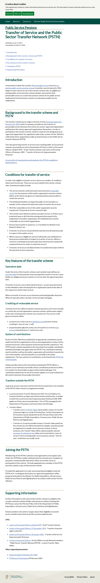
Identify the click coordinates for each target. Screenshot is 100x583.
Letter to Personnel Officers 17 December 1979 (27, 528)
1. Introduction (11, 52)
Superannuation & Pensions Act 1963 (23, 555)
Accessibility (69, 577)
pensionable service (41, 85)
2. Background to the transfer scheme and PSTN (23, 56)
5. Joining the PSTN (12, 66)
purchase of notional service (24, 433)
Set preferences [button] (28, 13)
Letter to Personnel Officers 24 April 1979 (25, 525)
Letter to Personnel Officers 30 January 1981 (26, 534)
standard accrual (38, 322)
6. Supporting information (15, 70)
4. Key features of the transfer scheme (20, 63)
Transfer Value (31, 410)
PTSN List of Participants (18, 558)
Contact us (27, 21)
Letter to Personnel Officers (20, 540)
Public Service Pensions (21, 27)
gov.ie (92, 577)
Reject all (17, 13)
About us (16, 21)
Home (7, 21)
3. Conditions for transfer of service (18, 59)
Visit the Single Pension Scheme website (49, 21)
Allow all (9, 13)
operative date (11, 274)
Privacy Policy (82, 577)
